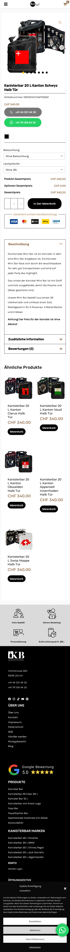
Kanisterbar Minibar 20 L (23, 793)
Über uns (13, 712)
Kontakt (13, 717)
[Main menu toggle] (6, 4)
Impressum (15, 722)
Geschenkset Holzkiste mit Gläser (28, 817)
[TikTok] (18, 699)
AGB (10, 731)
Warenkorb (16, 431)
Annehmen (35, 921)
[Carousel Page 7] (47, 73)
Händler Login (15, 868)
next (61, 47)
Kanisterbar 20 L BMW (21, 842)
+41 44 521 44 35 (25, 112)
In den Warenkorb (45, 203)
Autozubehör (15, 822)
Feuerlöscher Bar (18, 813)
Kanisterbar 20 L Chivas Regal (26, 847)
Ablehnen (35, 930)
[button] (65, 888)
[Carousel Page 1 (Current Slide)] (23, 73)
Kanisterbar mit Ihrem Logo (24, 803)
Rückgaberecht (17, 741)
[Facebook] (9, 699)
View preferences (35, 939)
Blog (10, 746)
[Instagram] (14, 699)
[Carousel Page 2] (27, 73)
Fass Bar (13, 808)
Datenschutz (35, 947)
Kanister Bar (15, 789)
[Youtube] (22, 699)
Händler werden (17, 736)
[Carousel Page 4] (35, 73)
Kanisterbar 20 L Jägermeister (26, 857)
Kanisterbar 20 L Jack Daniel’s (26, 852)
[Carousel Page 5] (39, 73)
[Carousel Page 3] (31, 73)
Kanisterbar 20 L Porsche (23, 837)
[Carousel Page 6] (43, 73)
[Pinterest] (27, 699)
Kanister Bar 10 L (18, 798)
